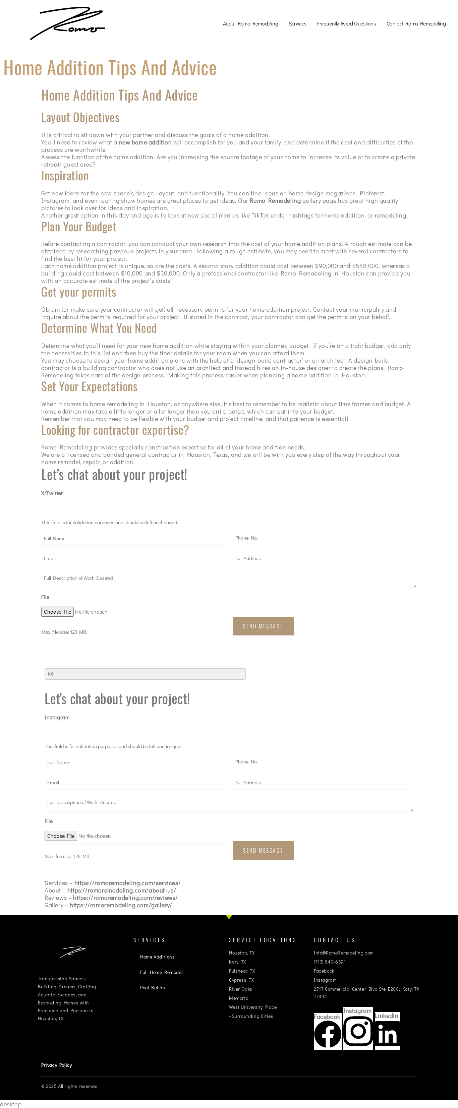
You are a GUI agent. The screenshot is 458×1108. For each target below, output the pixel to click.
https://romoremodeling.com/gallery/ (121, 905)
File (45, 596)
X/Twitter (52, 492)
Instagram (57, 717)
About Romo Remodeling (250, 23)
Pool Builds (152, 987)
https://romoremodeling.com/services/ (127, 882)
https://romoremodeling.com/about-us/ (121, 890)
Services (297, 23)
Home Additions (157, 956)
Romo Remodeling (275, 200)
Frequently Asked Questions (346, 23)
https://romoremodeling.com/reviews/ (125, 897)
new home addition (145, 142)
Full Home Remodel (161, 972)
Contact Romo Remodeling (416, 23)
